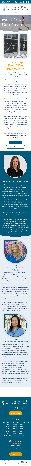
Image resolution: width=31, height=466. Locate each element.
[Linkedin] (23, 2)
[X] (28, 2)
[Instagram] (21, 2)
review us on (15, 454)
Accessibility (7, 461)
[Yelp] (26, 2)
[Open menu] (15, 13)
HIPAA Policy (8, 464)
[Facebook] (18, 2)
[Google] (16, 2)
